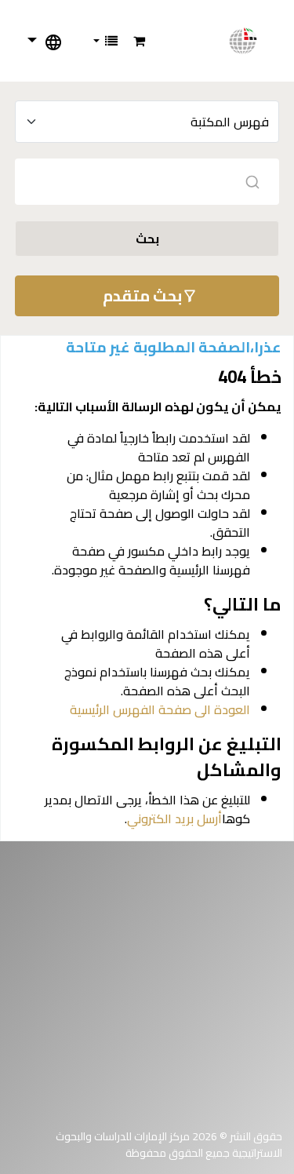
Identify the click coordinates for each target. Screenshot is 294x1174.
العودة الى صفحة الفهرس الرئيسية (160, 709)
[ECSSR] (251, 40)
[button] (139, 41)
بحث (147, 238)
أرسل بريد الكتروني (174, 818)
